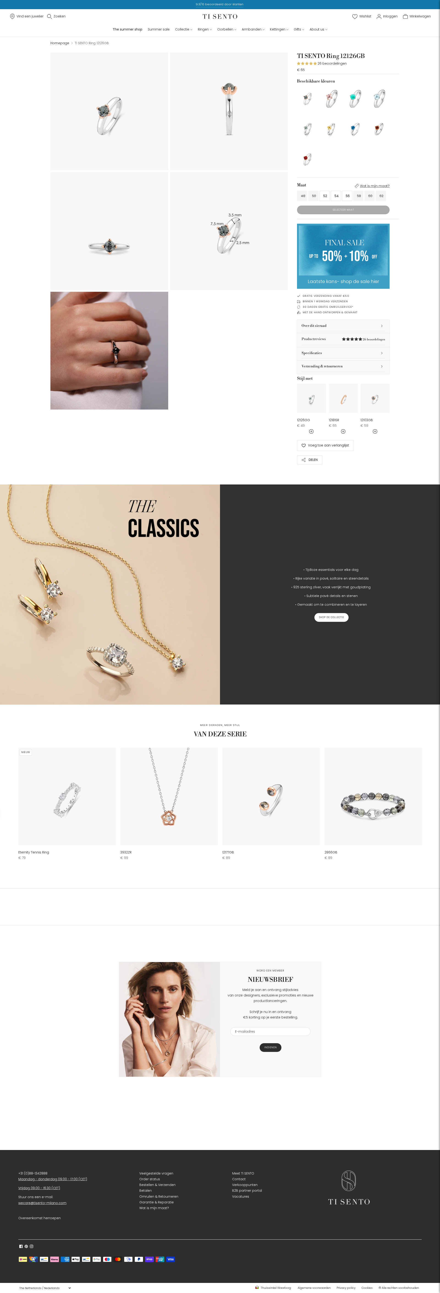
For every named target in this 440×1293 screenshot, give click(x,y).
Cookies (367, 1288)
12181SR (334, 420)
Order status (149, 1179)
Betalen (145, 1190)
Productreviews (343, 339)
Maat (301, 185)
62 (381, 196)
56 (348, 196)
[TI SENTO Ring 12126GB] (307, 97)
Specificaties (312, 353)
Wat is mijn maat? (375, 186)
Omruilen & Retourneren (158, 1196)
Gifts (297, 29)
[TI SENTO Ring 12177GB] (271, 796)
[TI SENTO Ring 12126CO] (379, 127)
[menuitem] (274, 1288)
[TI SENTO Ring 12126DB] (355, 127)
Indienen (270, 1047)
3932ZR (126, 852)
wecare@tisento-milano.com (42, 1203)
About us (317, 29)
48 (303, 196)
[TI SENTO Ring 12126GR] (307, 157)
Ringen (203, 29)
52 (325, 196)
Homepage (59, 43)
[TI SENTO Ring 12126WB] (379, 97)
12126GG (303, 420)
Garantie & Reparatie (156, 1202)
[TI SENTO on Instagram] (31, 1247)
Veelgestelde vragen (156, 1173)
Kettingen (277, 29)
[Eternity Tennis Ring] (67, 796)
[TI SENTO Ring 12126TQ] (355, 97)
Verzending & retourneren (322, 366)
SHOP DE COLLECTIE (331, 617)
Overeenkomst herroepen (39, 1218)
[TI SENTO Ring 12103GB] (375, 398)
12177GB (228, 852)
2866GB (330, 852)
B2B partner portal (247, 1190)
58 (359, 196)
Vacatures (240, 1196)
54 (337, 196)
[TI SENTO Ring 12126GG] (307, 127)
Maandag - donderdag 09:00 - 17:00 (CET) (52, 1179)
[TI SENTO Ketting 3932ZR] (169, 796)
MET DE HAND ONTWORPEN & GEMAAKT (330, 312)
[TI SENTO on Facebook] (21, 1247)
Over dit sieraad (314, 326)
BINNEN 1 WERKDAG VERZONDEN (325, 301)
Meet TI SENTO (243, 1173)
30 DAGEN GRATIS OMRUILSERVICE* (328, 307)
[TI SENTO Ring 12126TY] (331, 127)
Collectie (182, 29)
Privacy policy (346, 1288)
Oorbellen (225, 29)
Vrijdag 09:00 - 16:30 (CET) (39, 1188)
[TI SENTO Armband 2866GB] (373, 796)
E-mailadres (243, 1024)
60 (370, 196)
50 (314, 196)
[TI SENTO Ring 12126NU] (331, 97)
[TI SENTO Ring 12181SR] (343, 398)
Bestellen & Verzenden (157, 1185)
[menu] (45, 1288)
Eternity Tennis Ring (33, 852)
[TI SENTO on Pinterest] (26, 1247)
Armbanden (251, 29)
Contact (239, 1179)
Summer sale (159, 29)
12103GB (366, 420)
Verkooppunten (245, 1185)
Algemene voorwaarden (314, 1288)
